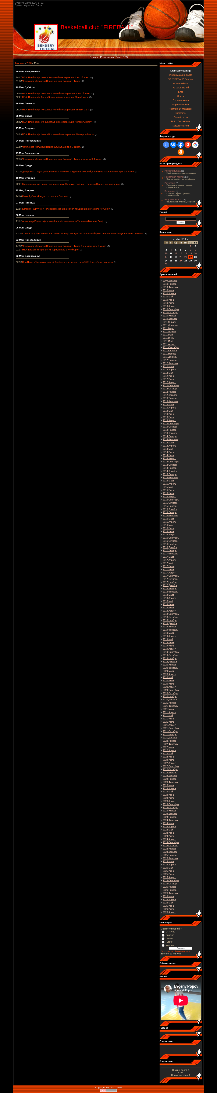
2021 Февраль (170, 706)
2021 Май (168, 715)
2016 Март (168, 518)
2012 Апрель (169, 369)
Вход (118, 57)
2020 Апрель (169, 674)
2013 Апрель (169, 407)
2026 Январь (170, 890)
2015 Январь (170, 474)
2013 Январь (170, 398)
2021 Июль (168, 721)
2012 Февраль (170, 363)
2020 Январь (170, 664)
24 (166, 260)
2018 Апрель (169, 598)
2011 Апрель (169, 331)
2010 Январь (170, 284)
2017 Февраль (170, 553)
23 (195, 257)
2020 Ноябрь (170, 696)
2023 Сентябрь (171, 804)
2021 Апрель (169, 712)
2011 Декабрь (170, 357)
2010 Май (168, 296)
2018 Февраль (170, 591)
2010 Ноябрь (170, 315)
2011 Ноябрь (169, 353)
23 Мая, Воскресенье (28, 153)
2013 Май (168, 411)
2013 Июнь (168, 414)
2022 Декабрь (170, 775)
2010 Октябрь (170, 312)
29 (190, 260)
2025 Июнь (168, 871)
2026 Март (168, 896)
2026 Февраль (170, 893)
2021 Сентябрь (171, 728)
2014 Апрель (169, 445)
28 (185, 260)
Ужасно (170, 945)
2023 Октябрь (170, 807)
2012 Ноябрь (170, 391)
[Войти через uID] (166, 145)
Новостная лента (173, 177)
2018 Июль (168, 607)
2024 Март (168, 823)
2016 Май (168, 525)
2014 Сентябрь (171, 461)
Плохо (169, 941)
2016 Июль (168, 531)
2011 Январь (169, 322)
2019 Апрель (169, 636)
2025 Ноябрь (170, 886)
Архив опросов (183, 951)
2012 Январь (170, 360)
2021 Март (168, 709)
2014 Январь (170, 436)
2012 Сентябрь (171, 385)
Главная (94, 57)
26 (176, 260)
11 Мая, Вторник (25, 190)
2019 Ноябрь (170, 658)
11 (171, 253)
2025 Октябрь (170, 883)
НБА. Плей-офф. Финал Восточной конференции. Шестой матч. (56, 93)
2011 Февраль (170, 325)
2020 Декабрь (170, 699)
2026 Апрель (169, 899)
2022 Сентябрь (171, 766)
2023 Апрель (169, 788)
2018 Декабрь (170, 623)
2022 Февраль (170, 744)
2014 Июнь (168, 452)
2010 (29, 63)
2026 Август (169, 912)
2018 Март (168, 595)
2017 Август (169, 572)
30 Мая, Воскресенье (28, 71)
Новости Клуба (172, 170)
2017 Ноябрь (170, 582)
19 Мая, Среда (24, 165)
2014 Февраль (170, 439)
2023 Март (168, 785)
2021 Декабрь (170, 737)
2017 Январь (170, 550)
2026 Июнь (168, 906)
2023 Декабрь (170, 814)
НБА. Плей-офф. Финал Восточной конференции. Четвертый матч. (58, 134)
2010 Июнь (168, 299)
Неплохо (170, 938)
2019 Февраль (170, 629)
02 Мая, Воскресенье (28, 256)
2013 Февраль (170, 401)
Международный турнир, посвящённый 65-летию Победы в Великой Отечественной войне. (71, 184)
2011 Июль (168, 341)
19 (176, 257)
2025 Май (168, 867)
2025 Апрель (169, 864)
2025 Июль (168, 874)
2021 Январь (170, 702)
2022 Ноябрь (170, 772)
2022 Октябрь (170, 769)
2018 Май (168, 601)
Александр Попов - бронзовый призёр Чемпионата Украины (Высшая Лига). (63, 221)
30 (195, 260)
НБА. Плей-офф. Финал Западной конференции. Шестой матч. (56, 77)
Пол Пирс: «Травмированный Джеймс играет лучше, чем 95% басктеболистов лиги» (67, 262)
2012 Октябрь (170, 388)
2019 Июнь (168, 642)
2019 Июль (168, 645)
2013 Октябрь (170, 426)
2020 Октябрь (170, 693)
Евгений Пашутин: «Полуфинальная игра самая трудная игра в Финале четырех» (66, 209)
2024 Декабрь (170, 852)
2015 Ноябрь (170, 506)
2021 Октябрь (170, 731)
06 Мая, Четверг (25, 215)
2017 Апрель (169, 560)
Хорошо (170, 935)
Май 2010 (181, 239)
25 (171, 260)
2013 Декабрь (170, 433)
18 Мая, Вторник (25, 178)
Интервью (169, 183)
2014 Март (168, 442)
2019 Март (168, 633)
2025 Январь (170, 855)
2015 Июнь (168, 490)
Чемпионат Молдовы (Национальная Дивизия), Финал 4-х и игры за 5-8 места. (64, 246)
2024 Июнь (168, 833)
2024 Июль (168, 836)
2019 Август (169, 649)
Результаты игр (172, 199)
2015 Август (169, 496)
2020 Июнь (168, 680)
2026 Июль (168, 909)
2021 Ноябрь (170, 734)
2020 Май (168, 677)
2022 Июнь (168, 756)
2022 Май (168, 753)
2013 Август (169, 420)
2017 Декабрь (170, 585)
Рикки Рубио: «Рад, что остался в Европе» (45, 196)
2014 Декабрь (170, 471)
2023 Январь (170, 779)
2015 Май (168, 487)
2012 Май (168, 372)
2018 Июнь (168, 604)
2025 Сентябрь (171, 880)
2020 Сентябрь (171, 690)
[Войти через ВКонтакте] (173, 145)
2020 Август (169, 687)
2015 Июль (168, 493)
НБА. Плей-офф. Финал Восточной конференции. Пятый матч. (56, 109)
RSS (125, 57)
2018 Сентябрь (171, 614)
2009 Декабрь (170, 280)
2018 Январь (170, 588)
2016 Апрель (169, 522)
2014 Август (169, 458)
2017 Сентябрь (171, 576)
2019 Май (168, 639)
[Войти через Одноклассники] (181, 152)
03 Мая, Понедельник (28, 240)
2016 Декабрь (170, 547)
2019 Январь (170, 626)
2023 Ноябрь (170, 810)
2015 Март (168, 480)
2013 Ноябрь (170, 430)
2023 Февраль (170, 782)
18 (171, 257)
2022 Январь (170, 741)
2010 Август (169, 306)
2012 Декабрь (170, 395)
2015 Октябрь (170, 503)
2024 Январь (170, 817)
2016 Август (169, 534)
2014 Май (168, 449)
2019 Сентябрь (171, 652)
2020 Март (168, 671)
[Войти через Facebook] (180, 145)
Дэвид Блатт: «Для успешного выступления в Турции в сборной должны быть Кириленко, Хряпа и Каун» (78, 171)
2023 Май (168, 791)
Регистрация (107, 57)
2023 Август (169, 801)
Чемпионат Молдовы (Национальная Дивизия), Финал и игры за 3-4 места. (62, 159)
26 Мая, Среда (24, 116)
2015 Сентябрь (171, 499)
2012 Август (169, 382)
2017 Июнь (168, 566)
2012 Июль (168, 379)
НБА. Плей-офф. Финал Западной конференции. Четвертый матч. (57, 122)
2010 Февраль (170, 287)
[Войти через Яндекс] (188, 145)
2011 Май (168, 334)
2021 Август (169, 725)
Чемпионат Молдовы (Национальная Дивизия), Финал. (51, 81)
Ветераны (169, 191)
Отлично (170, 931)
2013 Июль (168, 417)
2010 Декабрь (170, 319)
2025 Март (168, 861)
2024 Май (168, 829)
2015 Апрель (169, 484)
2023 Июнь (168, 794)
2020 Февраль (170, 668)
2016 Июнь (168, 528)
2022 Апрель (169, 750)
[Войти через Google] (195, 144)
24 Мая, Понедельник (28, 140)
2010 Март (168, 290)
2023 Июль (168, 798)
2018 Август (169, 610)
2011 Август (169, 344)
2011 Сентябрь (171, 347)
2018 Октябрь (170, 617)
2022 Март (168, 747)
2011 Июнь (168, 338)
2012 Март (168, 366)
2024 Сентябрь (171, 842)
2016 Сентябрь (171, 537)
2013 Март (168, 404)
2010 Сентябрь (171, 309)
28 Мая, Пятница (25, 103)
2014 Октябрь (170, 464)
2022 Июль (168, 760)
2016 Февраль (170, 515)
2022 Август (169, 763)
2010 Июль (168, 303)
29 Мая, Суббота (25, 87)
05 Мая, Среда (24, 227)
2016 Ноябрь (170, 544)
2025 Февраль (170, 858)
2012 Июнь (168, 376)
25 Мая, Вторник (25, 128)
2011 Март (168, 328)
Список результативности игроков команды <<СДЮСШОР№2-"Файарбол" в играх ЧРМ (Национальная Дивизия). (83, 233)
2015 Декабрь (170, 509)
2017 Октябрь (170, 579)
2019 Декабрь (170, 661)
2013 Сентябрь (171, 423)
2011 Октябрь (170, 350)
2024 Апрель (169, 826)
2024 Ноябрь (170, 848)
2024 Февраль (170, 820)
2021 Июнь (168, 718)
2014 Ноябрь (170, 468)
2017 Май (168, 563)
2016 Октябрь (170, 541)
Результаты (167, 951)
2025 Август (169, 877)
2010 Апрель (169, 293)
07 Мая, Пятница (25, 202)
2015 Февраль (170, 477)
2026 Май (168, 902)
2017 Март (168, 556)
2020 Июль (168, 683)
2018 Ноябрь (170, 620)
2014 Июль (168, 455)
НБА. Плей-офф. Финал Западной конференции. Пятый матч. (55, 97)
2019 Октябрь (170, 655)
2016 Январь (170, 512)
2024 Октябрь (170, 845)
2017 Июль (168, 569)
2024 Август (169, 839)
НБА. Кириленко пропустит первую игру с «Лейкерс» (50, 249)
